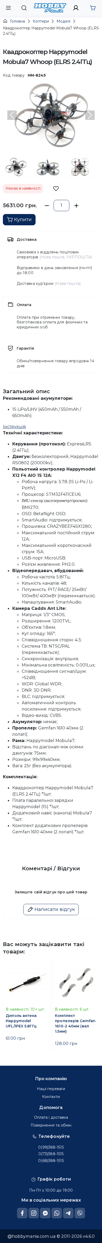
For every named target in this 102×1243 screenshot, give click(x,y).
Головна (17, 21)
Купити (23, 219)
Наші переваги (51, 1088)
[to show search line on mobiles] (24, 8)
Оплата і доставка (51, 1117)
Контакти (51, 1096)
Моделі (63, 21)
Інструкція (14, 426)
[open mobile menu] (8, 7)
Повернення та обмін (51, 1125)
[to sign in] (76, 8)
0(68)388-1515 (51, 1160)
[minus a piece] (47, 205)
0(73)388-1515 (51, 1153)
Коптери (41, 21)
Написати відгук (55, 909)
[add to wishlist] (56, 188)
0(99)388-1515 (51, 1147)
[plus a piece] (76, 205)
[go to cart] (93, 8)
